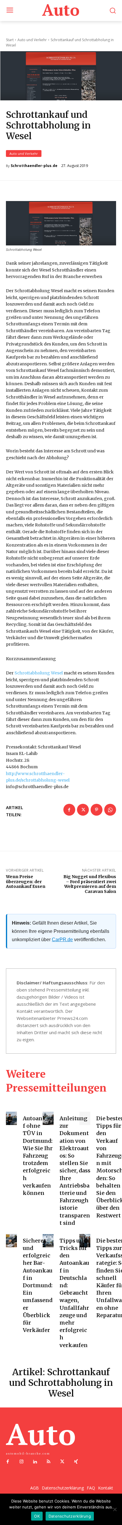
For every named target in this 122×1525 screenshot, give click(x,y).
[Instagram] (21, 1462)
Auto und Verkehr (23, 153)
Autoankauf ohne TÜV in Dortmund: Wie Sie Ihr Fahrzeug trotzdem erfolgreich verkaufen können (38, 1155)
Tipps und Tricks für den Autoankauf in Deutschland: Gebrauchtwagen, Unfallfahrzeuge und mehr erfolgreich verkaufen (74, 1293)
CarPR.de (62, 939)
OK (37, 1516)
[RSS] (48, 1462)
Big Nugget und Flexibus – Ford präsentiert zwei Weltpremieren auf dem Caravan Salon (89, 884)
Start (10, 39)
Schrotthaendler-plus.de (34, 166)
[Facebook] (69, 810)
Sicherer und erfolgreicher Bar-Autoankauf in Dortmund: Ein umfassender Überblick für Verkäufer (37, 1285)
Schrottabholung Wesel (39, 673)
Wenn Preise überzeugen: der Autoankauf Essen (25, 881)
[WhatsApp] (110, 810)
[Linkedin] (35, 1462)
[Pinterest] (96, 810)
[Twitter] (83, 810)
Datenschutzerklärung (70, 1516)
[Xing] (75, 1462)
